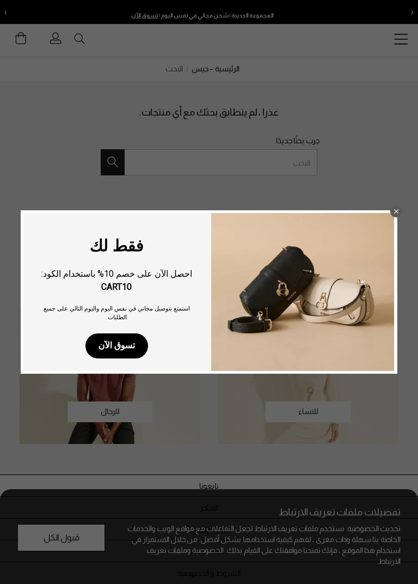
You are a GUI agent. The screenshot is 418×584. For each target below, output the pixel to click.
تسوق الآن (117, 345)
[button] (396, 211)
